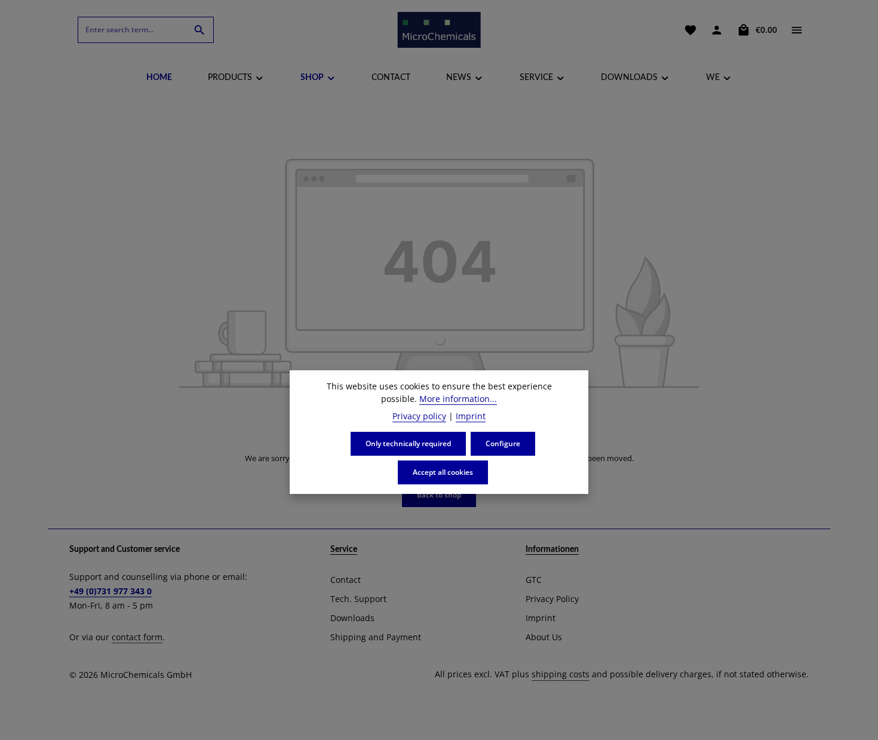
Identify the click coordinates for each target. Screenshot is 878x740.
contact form (137, 637)
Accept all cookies (443, 472)
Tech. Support (358, 598)
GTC (534, 579)
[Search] (200, 30)
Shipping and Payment (375, 637)
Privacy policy (419, 416)
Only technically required (408, 443)
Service (343, 549)
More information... (458, 398)
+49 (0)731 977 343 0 (110, 591)
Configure (503, 443)
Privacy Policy (552, 598)
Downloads (352, 618)
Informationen (552, 549)
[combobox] (132, 30)
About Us (544, 637)
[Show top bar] (797, 30)
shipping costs (561, 674)
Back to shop (439, 495)
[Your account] (717, 30)
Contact (345, 579)
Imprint (540, 618)
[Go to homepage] (438, 30)
